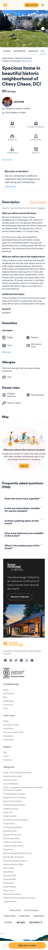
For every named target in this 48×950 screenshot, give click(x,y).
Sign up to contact (27, 945)
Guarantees (8, 736)
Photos (7, 51)
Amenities (33, 51)
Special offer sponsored (13, 857)
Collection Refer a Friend (13, 846)
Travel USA (7, 812)
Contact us (7, 760)
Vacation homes (10, 831)
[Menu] (43, 5)
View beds (7, 160)
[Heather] (7, 102)
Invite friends (8, 740)
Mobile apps (8, 701)
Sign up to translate (38, 202)
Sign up (24, 466)
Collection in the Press (12, 842)
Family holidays (9, 887)
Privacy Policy (9, 916)
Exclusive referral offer (12, 776)
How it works (8, 868)
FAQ (5, 752)
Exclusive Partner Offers (13, 864)
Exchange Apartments (12, 827)
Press (5, 708)
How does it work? (11, 725)
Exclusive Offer (9, 876)
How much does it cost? (13, 732)
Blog (5, 697)
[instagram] (11, 660)
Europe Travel (9, 823)
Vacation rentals (10, 780)
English (41, 208)
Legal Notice (38, 916)
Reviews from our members (14, 797)
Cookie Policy (24, 916)
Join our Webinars (10, 784)
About (5, 690)
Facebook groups (10, 809)
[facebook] (5, 660)
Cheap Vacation (10, 816)
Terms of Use (15, 910)
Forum (6, 756)
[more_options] (4, 945)
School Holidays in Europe (14, 794)
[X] (27, 660)
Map (43, 51)
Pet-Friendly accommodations (16, 820)
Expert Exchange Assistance (15, 861)
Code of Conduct (31, 910)
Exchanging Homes (11, 838)
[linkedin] (21, 660)
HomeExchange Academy (14, 805)
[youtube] (32, 660)
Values (6, 721)
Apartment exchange (12, 894)
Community (8, 705)
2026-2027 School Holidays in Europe (19, 898)
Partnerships (8, 883)
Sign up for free (31, 5)
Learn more (10, 186)
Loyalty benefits (10, 902)
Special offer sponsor (12, 835)
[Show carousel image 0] (24, 28)
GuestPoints (8, 728)
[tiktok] (16, 660)
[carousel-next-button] (43, 28)
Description (19, 51)
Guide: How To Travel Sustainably (17, 773)
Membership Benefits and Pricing (17, 853)
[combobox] (20, 922)
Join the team (8, 693)
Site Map (8, 922)
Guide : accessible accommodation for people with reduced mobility (22, 788)
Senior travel (8, 890)
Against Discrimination (12, 801)
